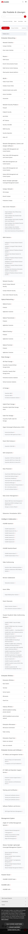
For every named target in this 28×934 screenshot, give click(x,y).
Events (15, 21)
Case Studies (20, 21)
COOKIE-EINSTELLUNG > (14, 929)
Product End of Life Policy (7, 21)
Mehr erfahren (4, 919)
